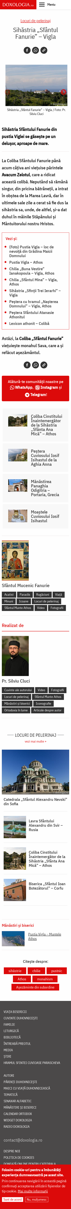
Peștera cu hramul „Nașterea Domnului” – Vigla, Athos (33, 303)
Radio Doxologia (16, 1127)
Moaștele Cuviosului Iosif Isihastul (45, 516)
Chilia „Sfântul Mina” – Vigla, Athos (33, 281)
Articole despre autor (48, 710)
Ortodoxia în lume (16, 710)
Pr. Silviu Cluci (16, 681)
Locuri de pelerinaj (36, 20)
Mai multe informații (33, 1191)
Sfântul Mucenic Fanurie (26, 585)
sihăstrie (15, 970)
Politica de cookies (19, 1158)
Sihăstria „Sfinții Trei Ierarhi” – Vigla (35, 292)
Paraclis (25, 594)
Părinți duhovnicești (20, 1082)
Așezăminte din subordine (35, 987)
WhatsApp (23, 387)
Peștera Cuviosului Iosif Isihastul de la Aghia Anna (45, 457)
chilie (36, 970)
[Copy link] (43, 50)
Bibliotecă (12, 1037)
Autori (9, 1076)
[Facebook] (27, 50)
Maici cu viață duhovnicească (27, 1088)
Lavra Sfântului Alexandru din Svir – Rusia (46, 825)
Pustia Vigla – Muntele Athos (44, 936)
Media (8, 1050)
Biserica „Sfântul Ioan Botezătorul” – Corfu (47, 886)
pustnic (56, 970)
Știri (7, 1056)
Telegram (38, 394)
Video (41, 608)
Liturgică (11, 1031)
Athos (22, 978)
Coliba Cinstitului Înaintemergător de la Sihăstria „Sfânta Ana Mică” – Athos (46, 425)
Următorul (63, 92)
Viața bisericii (15, 1012)
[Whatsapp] (35, 50)
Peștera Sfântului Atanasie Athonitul (31, 314)
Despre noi (12, 1151)
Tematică (10, 1095)
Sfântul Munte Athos (17, 608)
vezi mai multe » (35, 741)
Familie (9, 1025)
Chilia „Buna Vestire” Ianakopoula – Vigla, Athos (31, 270)
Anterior (7, 92)
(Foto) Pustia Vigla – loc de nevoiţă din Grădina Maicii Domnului (31, 251)
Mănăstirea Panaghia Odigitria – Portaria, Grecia (45, 488)
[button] (47, 4)
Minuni (8, 601)
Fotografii (57, 608)
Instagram (49, 387)
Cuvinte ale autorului (18, 690)
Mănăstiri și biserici (17, 703)
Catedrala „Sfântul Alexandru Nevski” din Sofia (35, 801)
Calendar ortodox (18, 1114)
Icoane (23, 601)
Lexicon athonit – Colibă (29, 323)
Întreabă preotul (17, 1044)
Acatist (9, 594)
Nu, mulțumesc (37, 1199)
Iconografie (43, 703)
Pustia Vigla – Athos (26, 262)
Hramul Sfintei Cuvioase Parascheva (32, 1063)
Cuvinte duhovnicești (21, 1018)
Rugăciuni (42, 594)
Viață (58, 594)
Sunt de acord (12, 1199)
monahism (45, 978)
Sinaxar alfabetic (17, 1101)
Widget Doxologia (18, 1120)
